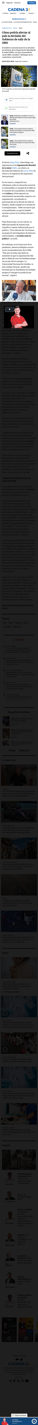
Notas (35, 22)
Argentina (13, 13)
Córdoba (22, 13)
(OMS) (14, 168)
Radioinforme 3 (19, 19)
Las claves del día (7, 22)
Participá (31, 3)
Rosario (31, 13)
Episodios (13, 123)
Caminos (17, 3)
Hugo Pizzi (14, 162)
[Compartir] (27, 153)
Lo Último (5, 13)
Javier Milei (28, 171)
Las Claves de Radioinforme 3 (22, 22)
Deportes (9, 3)
